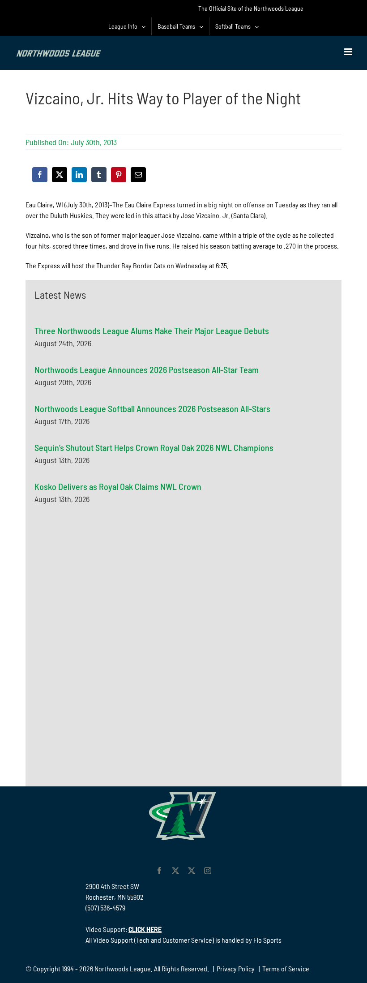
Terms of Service (285, 968)
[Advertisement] (101, 601)
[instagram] (207, 870)
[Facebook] (40, 175)
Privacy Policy (236, 968)
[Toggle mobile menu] (349, 51)
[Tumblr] (99, 175)
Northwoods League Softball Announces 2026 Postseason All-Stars (152, 408)
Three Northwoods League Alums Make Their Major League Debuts (151, 330)
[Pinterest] (118, 175)
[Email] (138, 175)
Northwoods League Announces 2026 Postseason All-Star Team (146, 369)
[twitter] (175, 870)
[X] (59, 175)
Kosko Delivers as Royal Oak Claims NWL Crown (117, 486)
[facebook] (159, 870)
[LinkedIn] (79, 175)
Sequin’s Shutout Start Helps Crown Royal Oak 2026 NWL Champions (153, 447)
